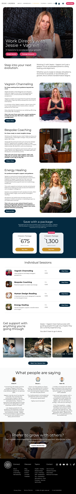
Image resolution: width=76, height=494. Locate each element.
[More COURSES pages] (46, 3)
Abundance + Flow (40, 478)
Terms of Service (28, 490)
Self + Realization (40, 474)
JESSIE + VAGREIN (8, 3)
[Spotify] (60, 464)
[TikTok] (74, 464)
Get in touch (50, 469)
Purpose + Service (40, 480)
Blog (25, 469)
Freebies (27, 476)
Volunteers (49, 472)
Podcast (26, 470)
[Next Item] (70, 347)
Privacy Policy (17, 490)
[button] (59, 3)
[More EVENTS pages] (52, 3)
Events (26, 472)
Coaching (16, 470)
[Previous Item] (6, 347)
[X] (70, 464)
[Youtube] (64, 464)
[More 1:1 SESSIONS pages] (39, 3)
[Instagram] (57, 464)
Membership (17, 474)
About (15, 469)
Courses (26, 474)
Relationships (39, 470)
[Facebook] (67, 464)
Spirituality (38, 482)
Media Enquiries (51, 470)
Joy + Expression (40, 476)
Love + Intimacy (39, 472)
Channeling (16, 472)
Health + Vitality (39, 469)
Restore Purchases (52, 474)
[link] (27, 271)
